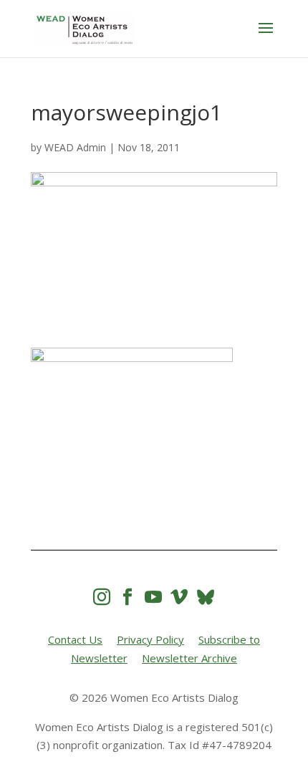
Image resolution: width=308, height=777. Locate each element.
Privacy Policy (150, 639)
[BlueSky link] (205, 597)
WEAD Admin (75, 147)
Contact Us (75, 639)
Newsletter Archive (189, 658)
